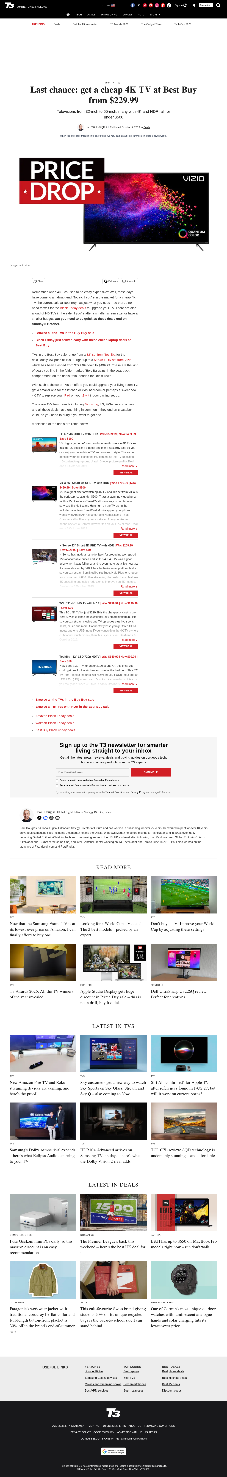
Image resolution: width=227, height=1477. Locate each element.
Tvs (118, 82)
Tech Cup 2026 (182, 24)
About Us (135, 1425)
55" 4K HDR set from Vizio (112, 360)
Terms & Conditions (115, 792)
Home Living (109, 14)
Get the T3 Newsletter (85, 24)
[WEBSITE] (52, 817)
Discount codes (172, 1390)
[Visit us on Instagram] (157, 5)
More (153, 14)
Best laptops (131, 1371)
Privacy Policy (138, 792)
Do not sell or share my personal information (114, 1438)
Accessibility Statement (69, 1425)
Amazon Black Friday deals (54, 716)
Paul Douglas (98, 127)
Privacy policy (80, 1432)
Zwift (85, 395)
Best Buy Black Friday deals (55, 730)
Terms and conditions (159, 1425)
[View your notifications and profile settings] (194, 5)
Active (91, 14)
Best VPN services (96, 1390)
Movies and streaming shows (103, 1384)
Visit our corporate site (154, 1466)
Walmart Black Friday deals (54, 723)
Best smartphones (134, 1384)
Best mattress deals (174, 1377)
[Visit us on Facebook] (133, 5)
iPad (67, 395)
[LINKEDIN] (46, 817)
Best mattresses (133, 1390)
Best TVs (129, 1377)
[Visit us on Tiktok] (169, 5)
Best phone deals (173, 1371)
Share (41, 281)
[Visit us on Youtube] (151, 5)
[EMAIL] (58, 817)
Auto (141, 14)
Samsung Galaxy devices (101, 1377)
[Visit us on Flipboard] (163, 5)
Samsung (91, 404)
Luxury (127, 14)
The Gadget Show (151, 24)
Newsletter (131, 281)
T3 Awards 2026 (119, 24)
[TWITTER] (40, 817)
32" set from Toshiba (101, 354)
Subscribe (205, 5)
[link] (44, 446)
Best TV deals (171, 1384)
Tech (79, 14)
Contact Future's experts (107, 1425)
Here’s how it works (156, 135)
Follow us (113, 281)
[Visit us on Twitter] (139, 5)
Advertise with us (129, 1432)
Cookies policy (103, 1432)
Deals (57, 24)
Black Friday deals (73, 308)
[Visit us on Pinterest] (145, 5)
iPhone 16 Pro (94, 1371)
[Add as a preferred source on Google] (113, 1451)
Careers (151, 1432)
